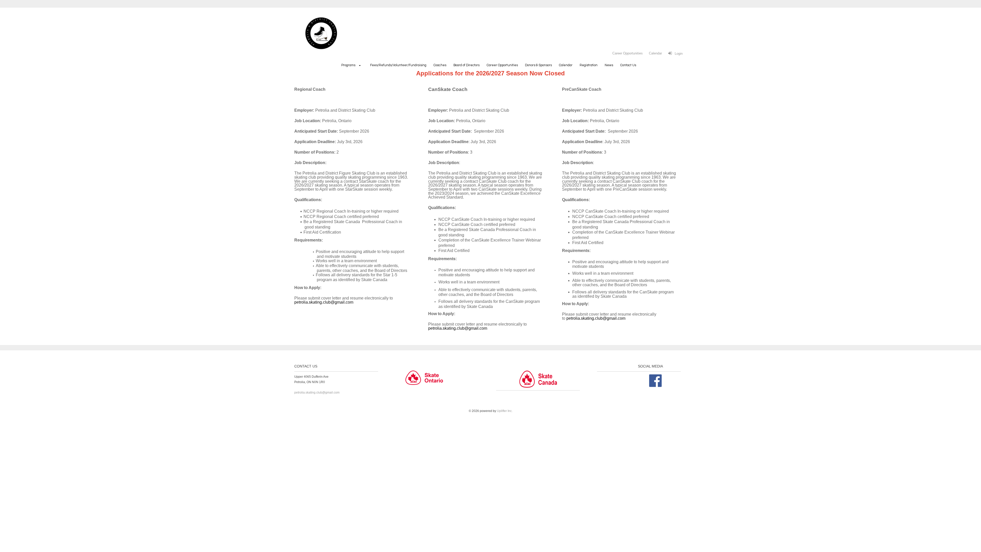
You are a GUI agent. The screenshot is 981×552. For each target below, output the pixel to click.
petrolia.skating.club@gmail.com (323, 302)
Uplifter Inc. (504, 410)
